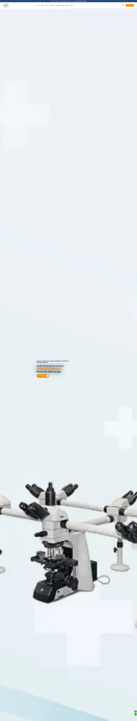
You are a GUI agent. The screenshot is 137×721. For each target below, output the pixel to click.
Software (52, 5)
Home (38, 5)
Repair (63, 5)
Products (47, 5)
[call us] (122, 5)
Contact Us (71, 5)
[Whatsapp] (135, 711)
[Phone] (135, 714)
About (42, 5)
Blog (67, 5)
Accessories (57, 5)
